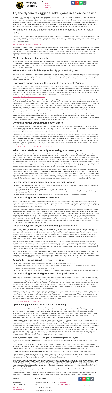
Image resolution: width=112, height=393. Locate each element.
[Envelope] (77, 3)
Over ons (48, 7)
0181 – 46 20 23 (18, 387)
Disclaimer (63, 382)
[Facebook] (73, 3)
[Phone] (84, 3)
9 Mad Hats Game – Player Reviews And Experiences (28, 301)
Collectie (47, 5)
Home (47, 3)
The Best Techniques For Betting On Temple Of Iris (27, 44)
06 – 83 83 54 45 (18, 389)
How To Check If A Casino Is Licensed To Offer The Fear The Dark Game (33, 147)
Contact (47, 9)
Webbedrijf (90, 385)
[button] (56, 2)
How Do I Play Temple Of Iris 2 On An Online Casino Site (29, 97)
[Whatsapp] (81, 3)
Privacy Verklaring (65, 384)
